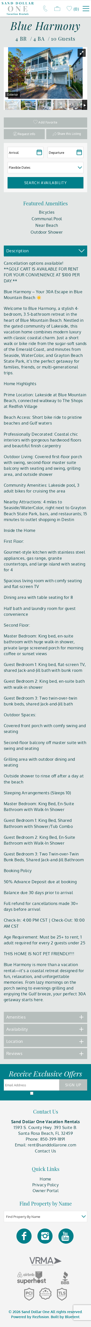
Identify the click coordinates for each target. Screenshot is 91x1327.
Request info (26, 134)
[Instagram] (45, 1236)
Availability (17, 1029)
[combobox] (45, 1216)
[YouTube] (66, 1236)
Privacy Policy (45, 1184)
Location (14, 1041)
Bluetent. (72, 1317)
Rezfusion (40, 1317)
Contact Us (45, 1150)
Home (45, 1179)
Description (17, 250)
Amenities (16, 1017)
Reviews (14, 1053)
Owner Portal (46, 1190)
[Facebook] (24, 1236)
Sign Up (73, 1085)
